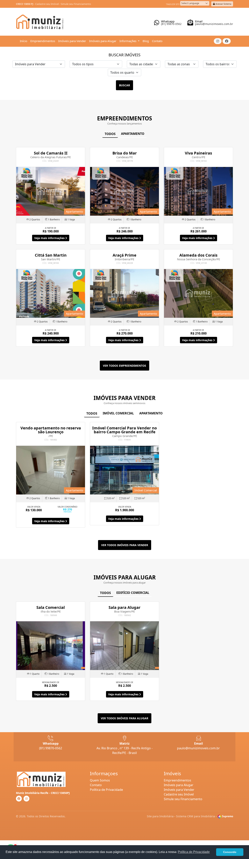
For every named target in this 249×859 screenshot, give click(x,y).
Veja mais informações (49, 238)
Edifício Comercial (132, 593)
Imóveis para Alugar (102, 41)
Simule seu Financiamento (76, 4)
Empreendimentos (42, 41)
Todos (110, 134)
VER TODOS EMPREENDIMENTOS (124, 365)
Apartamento (132, 134)
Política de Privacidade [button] (194, 852)
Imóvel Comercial (118, 413)
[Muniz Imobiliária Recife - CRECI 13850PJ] (40, 20)
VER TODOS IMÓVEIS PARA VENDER (124, 545)
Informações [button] (128, 41)
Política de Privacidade (106, 789)
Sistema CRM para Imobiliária (195, 816)
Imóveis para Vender (72, 41)
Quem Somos (100, 780)
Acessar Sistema (223, 3)
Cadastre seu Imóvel (47, 4)
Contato (157, 41)
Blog (146, 41)
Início (23, 41)
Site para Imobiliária (160, 816)
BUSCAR (124, 85)
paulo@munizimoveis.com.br (198, 748)
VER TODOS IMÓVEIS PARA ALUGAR (124, 718)
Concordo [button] (229, 852)
